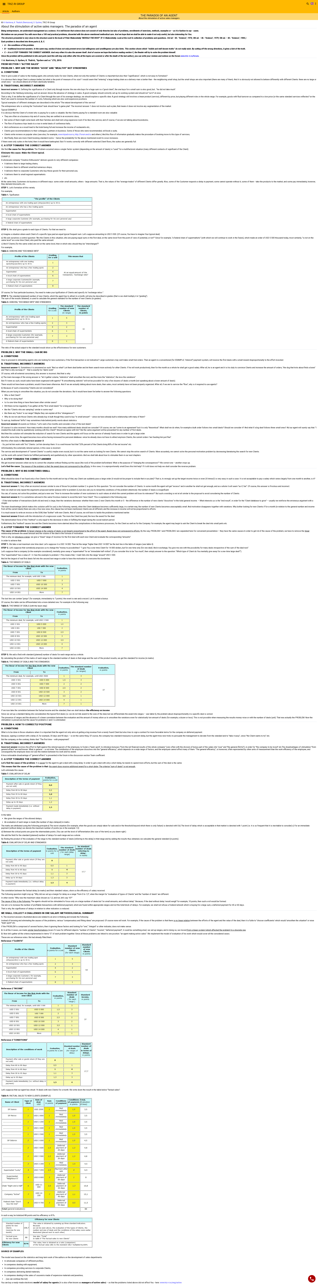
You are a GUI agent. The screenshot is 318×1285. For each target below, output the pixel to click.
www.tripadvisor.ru (66, 134)
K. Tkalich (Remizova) (23, 22)
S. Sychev (37, 22)
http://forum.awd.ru (83, 134)
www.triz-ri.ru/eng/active (171, 1282)
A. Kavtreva (8, 22)
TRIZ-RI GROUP (16, 3)
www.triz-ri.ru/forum (190, 56)
